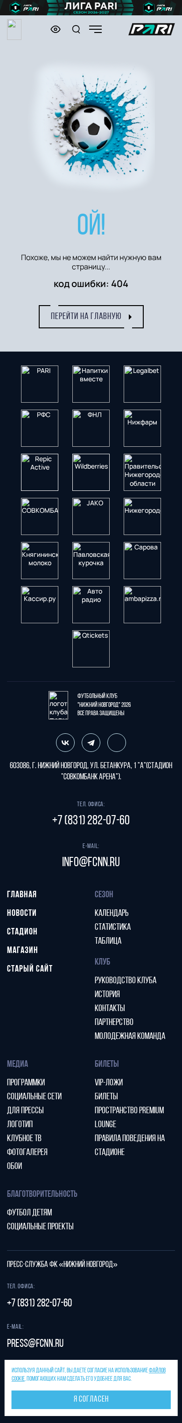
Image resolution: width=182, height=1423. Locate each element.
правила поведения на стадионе (130, 1145)
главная (22, 895)
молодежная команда (130, 1036)
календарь (112, 913)
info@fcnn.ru (91, 862)
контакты (110, 1008)
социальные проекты (40, 1227)
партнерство (114, 1022)
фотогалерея (27, 1152)
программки (26, 1083)
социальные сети (34, 1097)
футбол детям (29, 1213)
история (107, 994)
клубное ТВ (24, 1138)
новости (22, 913)
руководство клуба (125, 981)
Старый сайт (30, 969)
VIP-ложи (109, 1083)
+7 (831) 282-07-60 (91, 821)
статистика (113, 927)
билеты (106, 1097)
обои (14, 1166)
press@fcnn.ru (35, 1344)
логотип (20, 1124)
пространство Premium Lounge (129, 1117)
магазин (22, 950)
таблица (108, 941)
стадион (22, 932)
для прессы (25, 1111)
